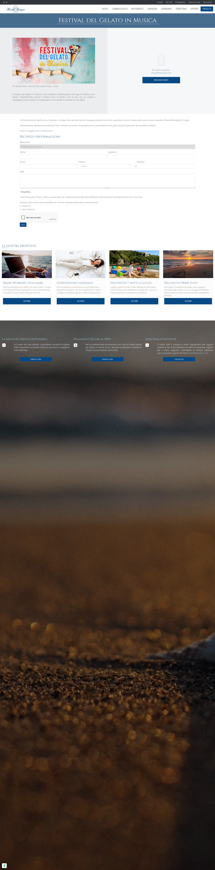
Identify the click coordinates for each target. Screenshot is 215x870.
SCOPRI (26, 301)
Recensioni (207, 2)
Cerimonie (166, 8)
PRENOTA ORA (35, 359)
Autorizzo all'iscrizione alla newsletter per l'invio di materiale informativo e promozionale (59, 202)
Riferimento (25, 142)
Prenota (206, 8)
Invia (23, 225)
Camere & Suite (120, 8)
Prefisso (82, 162)
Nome (23, 152)
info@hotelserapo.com (161, 73)
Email (23, 162)
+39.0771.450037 (162, 70)
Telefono (141, 162)
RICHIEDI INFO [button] (161, 80)
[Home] (16, 9)
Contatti (160, 2)
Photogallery (180, 2)
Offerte (194, 8)
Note (22, 172)
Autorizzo (26, 206)
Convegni (152, 8)
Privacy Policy (25, 192)
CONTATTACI (179, 359)
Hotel (105, 8)
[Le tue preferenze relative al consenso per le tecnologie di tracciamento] (4, 865)
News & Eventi (194, 2)
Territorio (181, 8)
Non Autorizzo (28, 209)
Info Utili (169, 2)
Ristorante (137, 8)
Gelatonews (47, 131)
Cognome (113, 152)
